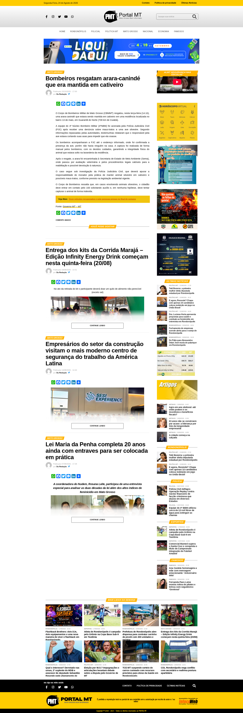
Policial (95, 31)
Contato (146, 3)
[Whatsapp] (72, 16)
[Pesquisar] (194, 16)
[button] (194, 686)
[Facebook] (46, 16)
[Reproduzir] (160, 90)
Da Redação (61, 94)
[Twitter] (59, 16)
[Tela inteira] (194, 90)
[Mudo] (189, 90)
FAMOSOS (179, 31)
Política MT (111, 31)
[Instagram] (53, 16)
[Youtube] (66, 16)
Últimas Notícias (189, 3)
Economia (163, 31)
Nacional (148, 31)
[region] (121, 51)
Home (62, 31)
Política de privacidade (165, 3)
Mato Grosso (130, 31)
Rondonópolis (78, 31)
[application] (177, 82)
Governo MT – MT (72, 206)
